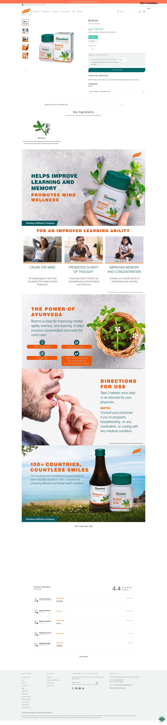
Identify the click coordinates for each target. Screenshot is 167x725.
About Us (36, 11)
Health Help (25, 691)
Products (55, 11)
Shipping (101, 32)
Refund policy (25, 704)
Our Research (46, 11)
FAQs (23, 688)
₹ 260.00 (25, 567)
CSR (73, 11)
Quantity (92, 45)
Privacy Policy (50, 685)
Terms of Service (26, 707)
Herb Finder (25, 693)
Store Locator (65, 11)
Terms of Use (50, 683)
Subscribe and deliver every (104, 59)
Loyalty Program (26, 696)
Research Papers (26, 699)
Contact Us (25, 685)
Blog (23, 680)
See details (94, 64)
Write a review (38, 589)
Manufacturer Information (56, 104)
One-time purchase (99, 55)
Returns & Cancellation (53, 680)
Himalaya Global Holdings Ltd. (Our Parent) (34, 4)
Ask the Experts (26, 677)
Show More (83, 656)
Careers (79, 11)
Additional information (100, 91)
